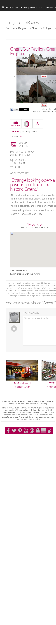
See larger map (18, 270)
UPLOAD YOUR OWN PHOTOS (34, 227)
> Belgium (21, 28)
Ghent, (14, 155)
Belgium (24, 155)
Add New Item (32, 404)
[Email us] (35, 439)
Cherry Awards (47, 401)
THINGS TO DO (36, 8)
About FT (6, 401)
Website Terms (18, 401)
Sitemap (43, 404)
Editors (15, 131)
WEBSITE (15, 167)
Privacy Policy (32, 401)
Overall (34, 131)
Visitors (25, 131)
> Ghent (34, 28)
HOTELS (24, 8)
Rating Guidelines (16, 404)
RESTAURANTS (11, 8)
